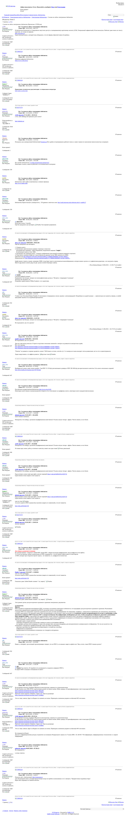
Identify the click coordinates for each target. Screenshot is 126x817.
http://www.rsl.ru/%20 (45, 389)
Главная (6, 15)
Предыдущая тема (107, 19)
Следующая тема (118, 19)
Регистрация (61, 7)
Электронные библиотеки (39, 17)
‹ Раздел (11, 810)
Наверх (4, 53)
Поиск (15, 15)
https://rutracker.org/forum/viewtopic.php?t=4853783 (29, 690)
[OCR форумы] (10, 6)
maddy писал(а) (20, 339)
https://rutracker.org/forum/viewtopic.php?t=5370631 (29, 692)
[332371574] (19, 107)
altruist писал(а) (20, 415)
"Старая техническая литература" (39, 162)
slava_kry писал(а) (20, 242)
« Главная (5, 810)
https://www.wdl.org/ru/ (21, 60)
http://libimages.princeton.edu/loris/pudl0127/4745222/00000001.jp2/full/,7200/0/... (37, 348)
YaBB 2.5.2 (70, 812)
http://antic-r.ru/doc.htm (21, 90)
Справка (11, 15)
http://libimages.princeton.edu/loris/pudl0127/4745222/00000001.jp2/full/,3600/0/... (37, 346)
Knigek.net (44, 142)
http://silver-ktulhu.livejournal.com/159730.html (28, 370)
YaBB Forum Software (53, 814)
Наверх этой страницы (20, 810)
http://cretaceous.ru (37, 777)
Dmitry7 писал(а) (20, 572)
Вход (52, 7)
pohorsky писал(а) (20, 748)
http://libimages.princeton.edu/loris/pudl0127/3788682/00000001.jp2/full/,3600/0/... (47, 258)
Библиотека (41, 15)
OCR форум (5, 17)
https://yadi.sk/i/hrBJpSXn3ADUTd (57, 474)
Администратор (33, 15)
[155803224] (19, 51)
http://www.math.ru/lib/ (21, 183)
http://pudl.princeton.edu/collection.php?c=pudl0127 (72, 202)
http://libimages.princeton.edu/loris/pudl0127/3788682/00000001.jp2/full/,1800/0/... (45, 256)
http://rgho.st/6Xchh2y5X (22, 506)
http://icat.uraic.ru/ (20, 33)
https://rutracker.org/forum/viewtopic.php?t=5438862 (29, 695)
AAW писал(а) (19, 115)
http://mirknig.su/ (19, 121)
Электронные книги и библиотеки (20, 17)
